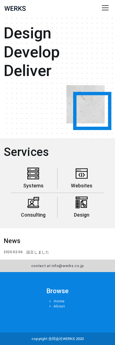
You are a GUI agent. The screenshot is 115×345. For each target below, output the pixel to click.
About (59, 306)
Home (59, 301)
